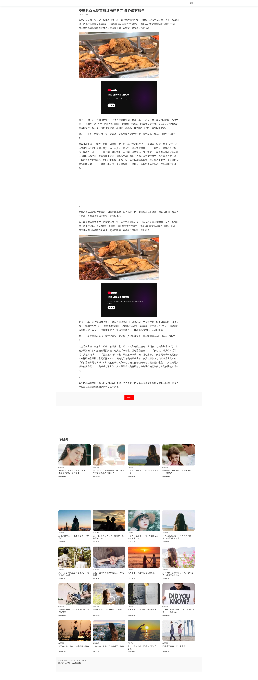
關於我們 (61, 663)
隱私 (76, 663)
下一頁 (129, 397)
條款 (73, 663)
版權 (79, 663)
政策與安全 (68, 663)
